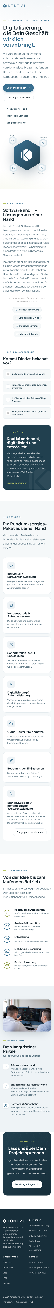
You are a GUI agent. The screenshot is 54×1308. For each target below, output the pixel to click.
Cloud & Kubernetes (38, 1235)
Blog (5, 1272)
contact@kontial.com (39, 1267)
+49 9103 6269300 (37, 1272)
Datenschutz (21, 1302)
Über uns (7, 1262)
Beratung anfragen (16, 87)
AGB (31, 1302)
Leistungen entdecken (18, 97)
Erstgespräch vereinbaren (29, 832)
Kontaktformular (36, 1262)
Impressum (7, 1302)
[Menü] (48, 6)
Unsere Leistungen (17, 482)
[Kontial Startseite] (14, 6)
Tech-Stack (34, 1241)
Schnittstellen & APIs (38, 1230)
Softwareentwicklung (39, 1225)
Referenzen (8, 1267)
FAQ (5, 1278)
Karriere (6, 1283)
